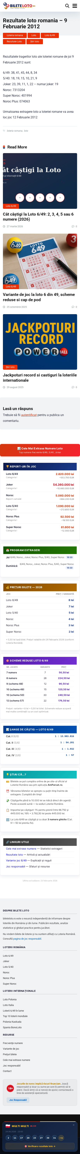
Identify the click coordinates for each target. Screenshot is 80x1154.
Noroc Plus (9, 978)
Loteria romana (15, 35)
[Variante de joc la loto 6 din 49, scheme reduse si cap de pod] (40, 261)
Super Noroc (10, 983)
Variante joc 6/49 (16, 860)
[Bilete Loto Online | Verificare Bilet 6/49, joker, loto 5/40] (19, 5)
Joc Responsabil (18, 1100)
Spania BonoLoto (12, 1027)
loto (26, 130)
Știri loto (34, 41)
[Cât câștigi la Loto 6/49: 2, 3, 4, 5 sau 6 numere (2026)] (40, 181)
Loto (33, 35)
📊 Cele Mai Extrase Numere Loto (40, 450)
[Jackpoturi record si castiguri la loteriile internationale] (40, 342)
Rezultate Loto (14, 41)
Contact (7, 1071)
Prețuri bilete (10, 1054)
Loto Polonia (10, 999)
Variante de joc (11, 1048)
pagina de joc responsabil (27, 938)
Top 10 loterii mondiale (15, 1016)
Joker (6, 961)
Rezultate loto (14, 854)
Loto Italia (8, 1005)
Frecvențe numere (13, 1043)
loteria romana (14, 130)
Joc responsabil (15, 866)
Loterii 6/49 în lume (13, 1010)
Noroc (6, 972)
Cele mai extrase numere (21, 848)
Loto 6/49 (50, 35)
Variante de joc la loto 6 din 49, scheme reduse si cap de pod (39, 297)
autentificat (29, 415)
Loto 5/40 (8, 966)
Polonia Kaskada (12, 1021)
